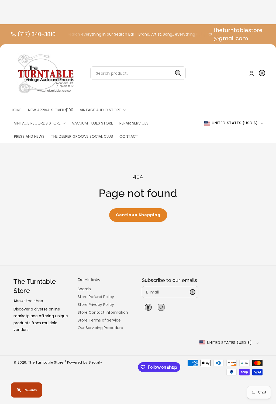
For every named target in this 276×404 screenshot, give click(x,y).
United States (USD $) (235, 123)
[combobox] (138, 73)
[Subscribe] (192, 292)
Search (84, 289)
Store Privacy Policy (96, 304)
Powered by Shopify (84, 362)
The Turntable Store (45, 362)
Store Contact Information (103, 312)
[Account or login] (251, 73)
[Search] (178, 73)
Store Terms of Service (99, 320)
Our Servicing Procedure (100, 327)
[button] (262, 73)
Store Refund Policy (96, 296)
